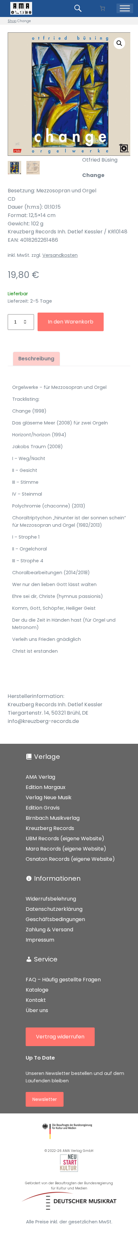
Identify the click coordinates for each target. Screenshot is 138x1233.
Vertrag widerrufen (60, 1036)
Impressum (40, 940)
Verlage (47, 756)
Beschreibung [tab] (36, 358)
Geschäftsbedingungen (55, 919)
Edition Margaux (45, 787)
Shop (12, 21)
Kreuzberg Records (50, 828)
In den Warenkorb (70, 321)
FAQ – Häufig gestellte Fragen (63, 979)
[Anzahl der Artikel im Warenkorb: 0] (102, 8)
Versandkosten (60, 255)
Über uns (37, 1010)
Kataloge (37, 990)
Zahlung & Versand (49, 929)
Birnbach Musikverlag (53, 818)
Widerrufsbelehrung (51, 898)
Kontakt (36, 1000)
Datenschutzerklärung (54, 909)
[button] (119, 43)
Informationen (57, 878)
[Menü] (125, 8)
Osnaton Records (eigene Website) (70, 859)
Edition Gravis (43, 807)
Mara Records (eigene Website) (66, 848)
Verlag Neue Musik (49, 797)
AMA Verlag (40, 777)
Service (45, 959)
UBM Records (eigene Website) (65, 838)
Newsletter (44, 1099)
